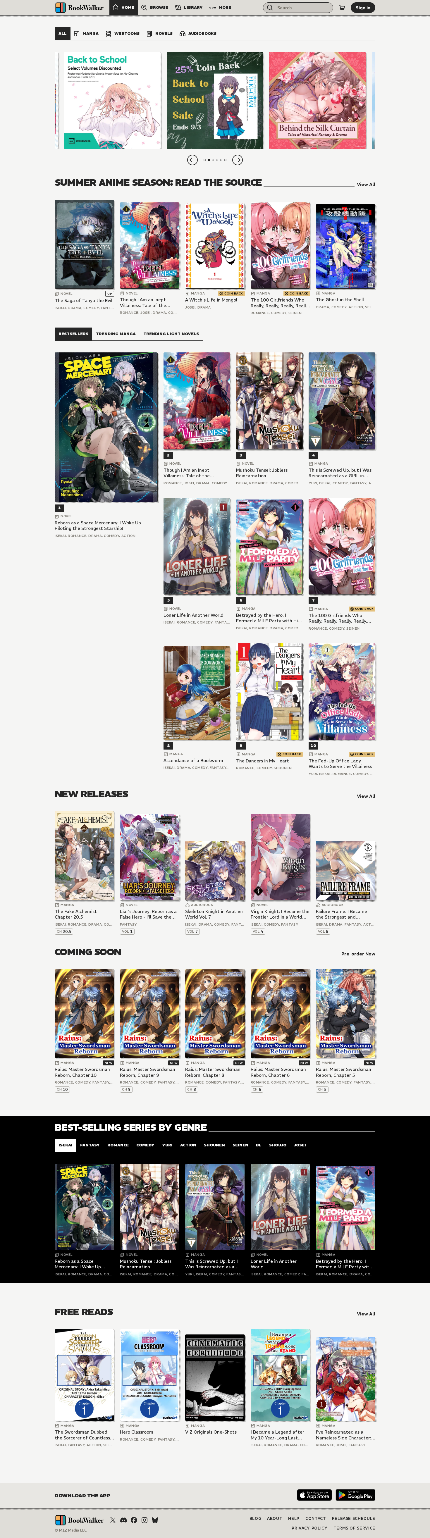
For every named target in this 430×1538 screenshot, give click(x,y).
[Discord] (123, 1520)
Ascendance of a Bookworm (193, 760)
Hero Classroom (136, 1432)
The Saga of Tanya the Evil (83, 300)
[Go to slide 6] (225, 160)
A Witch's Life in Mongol (211, 300)
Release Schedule (353, 1518)
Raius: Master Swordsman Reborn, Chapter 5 (343, 1072)
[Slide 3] (317, 100)
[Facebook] (133, 1520)
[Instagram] (144, 1520)
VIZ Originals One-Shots (211, 1432)
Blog (256, 1518)
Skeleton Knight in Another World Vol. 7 (214, 914)
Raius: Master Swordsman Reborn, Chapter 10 (82, 1072)
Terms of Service (354, 1528)
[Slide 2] (214, 100)
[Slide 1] (112, 100)
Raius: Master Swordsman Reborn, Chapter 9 (147, 1072)
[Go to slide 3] (213, 160)
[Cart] (342, 7)
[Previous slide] (192, 160)
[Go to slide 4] (217, 160)
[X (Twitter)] (112, 1520)
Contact (315, 1518)
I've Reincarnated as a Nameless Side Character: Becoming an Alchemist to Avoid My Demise (344, 1435)
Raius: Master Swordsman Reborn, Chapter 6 (278, 1072)
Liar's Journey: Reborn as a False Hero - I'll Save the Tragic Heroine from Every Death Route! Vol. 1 (148, 914)
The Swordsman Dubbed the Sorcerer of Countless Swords (82, 1435)
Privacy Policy (309, 1528)
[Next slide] (237, 160)
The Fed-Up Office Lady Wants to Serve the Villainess (340, 763)
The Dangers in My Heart (262, 761)
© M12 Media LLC (71, 1530)
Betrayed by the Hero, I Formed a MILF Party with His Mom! (268, 618)
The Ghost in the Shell (340, 299)
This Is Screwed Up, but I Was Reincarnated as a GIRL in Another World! (340, 473)
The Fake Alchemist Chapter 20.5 (76, 914)
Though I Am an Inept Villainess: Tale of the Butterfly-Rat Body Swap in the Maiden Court (147, 302)
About (274, 1518)
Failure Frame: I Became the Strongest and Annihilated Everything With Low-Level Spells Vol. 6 (344, 914)
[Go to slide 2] (209, 160)
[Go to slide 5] (221, 160)
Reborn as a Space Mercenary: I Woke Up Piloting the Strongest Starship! (98, 525)
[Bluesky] (155, 1520)
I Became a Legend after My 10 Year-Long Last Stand (277, 1435)
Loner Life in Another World (193, 615)
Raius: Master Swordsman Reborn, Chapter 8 (212, 1072)
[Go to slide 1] (205, 160)
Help (294, 1518)
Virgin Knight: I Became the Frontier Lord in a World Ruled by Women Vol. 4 (280, 914)
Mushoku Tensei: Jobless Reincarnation (262, 473)
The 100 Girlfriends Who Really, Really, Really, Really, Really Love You (280, 303)
